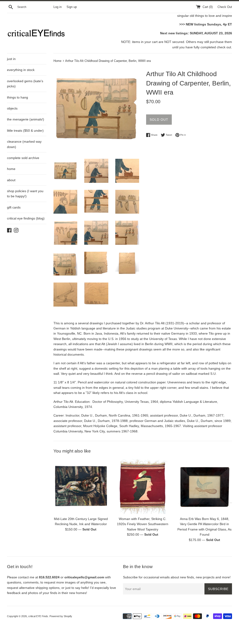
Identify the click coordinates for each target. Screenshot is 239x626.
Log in (57, 7)
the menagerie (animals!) (25, 119)
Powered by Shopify (60, 616)
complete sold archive (23, 158)
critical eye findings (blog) (26, 218)
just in (11, 59)
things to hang (17, 97)
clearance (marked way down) (24, 144)
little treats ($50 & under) (25, 130)
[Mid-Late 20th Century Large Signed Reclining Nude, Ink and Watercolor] (80, 486)
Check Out (225, 7)
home (11, 169)
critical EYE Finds (38, 616)
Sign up (72, 7)
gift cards (14, 207)
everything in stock (21, 70)
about (11, 180)
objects (12, 108)
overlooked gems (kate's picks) (25, 83)
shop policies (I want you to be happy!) (25, 193)
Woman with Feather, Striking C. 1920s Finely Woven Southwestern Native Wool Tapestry (142, 524)
